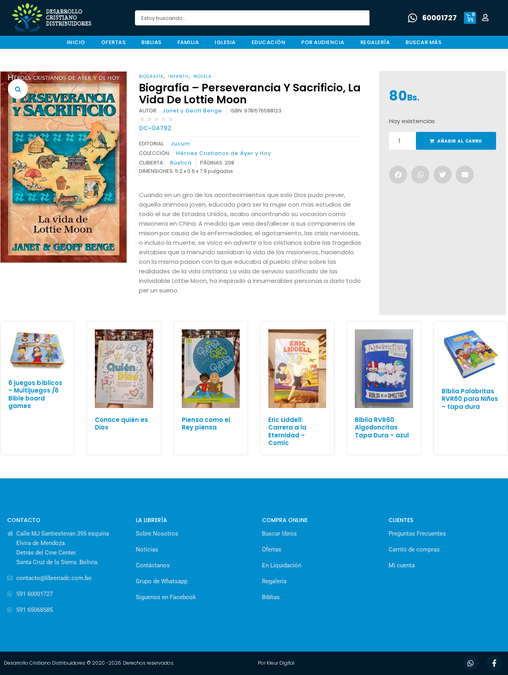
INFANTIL (178, 76)
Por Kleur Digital (276, 663)
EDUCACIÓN (269, 42)
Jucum (180, 143)
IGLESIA (225, 42)
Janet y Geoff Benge (192, 111)
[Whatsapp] (471, 663)
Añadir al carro (459, 141)
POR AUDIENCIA (322, 42)
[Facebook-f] (494, 663)
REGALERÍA (375, 42)
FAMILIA (188, 42)
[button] (18, 89)
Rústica (181, 163)
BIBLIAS (151, 42)
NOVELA (203, 76)
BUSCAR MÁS (423, 42)
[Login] (486, 18)
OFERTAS (113, 42)
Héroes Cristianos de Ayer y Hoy (223, 153)
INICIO (76, 42)
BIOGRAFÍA (151, 76)
